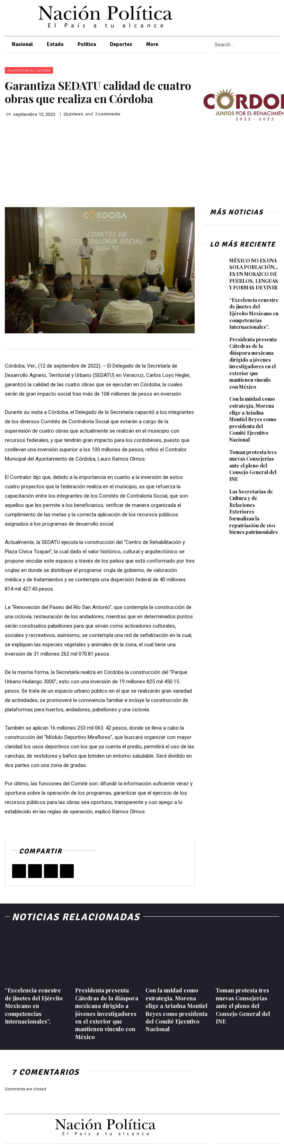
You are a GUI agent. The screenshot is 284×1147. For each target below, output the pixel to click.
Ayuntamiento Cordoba (29, 70)
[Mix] (67, 871)
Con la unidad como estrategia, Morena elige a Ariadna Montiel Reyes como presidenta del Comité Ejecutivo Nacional (252, 419)
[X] (251, 16)
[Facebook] (242, 16)
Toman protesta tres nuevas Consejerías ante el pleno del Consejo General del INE (253, 465)
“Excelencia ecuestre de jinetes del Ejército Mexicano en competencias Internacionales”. (253, 313)
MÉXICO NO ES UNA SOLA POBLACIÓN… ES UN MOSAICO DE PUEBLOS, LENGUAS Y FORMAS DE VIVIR (253, 274)
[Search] (277, 44)
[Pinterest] (51, 871)
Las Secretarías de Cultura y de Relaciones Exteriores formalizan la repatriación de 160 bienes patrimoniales (253, 512)
